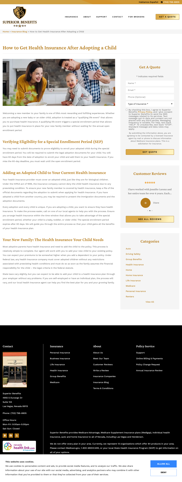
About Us (98, 352)
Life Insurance (57, 364)
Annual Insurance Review (149, 370)
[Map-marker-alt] (5, 435)
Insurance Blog (19, 31)
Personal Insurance (60, 352)
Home (6, 31)
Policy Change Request (148, 364)
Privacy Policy (145, 112)
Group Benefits (58, 376)
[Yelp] (17, 435)
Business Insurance (60, 358)
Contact (117, 17)
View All (150, 302)
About (87, 17)
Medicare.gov (73, 448)
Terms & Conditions (103, 388)
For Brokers (136, 17)
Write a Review (101, 370)
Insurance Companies (104, 376)
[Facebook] (11, 435)
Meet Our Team (101, 358)
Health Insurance (59, 370)
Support (101, 17)
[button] (147, 210)
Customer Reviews (103, 364)
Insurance (71, 17)
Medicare (54, 382)
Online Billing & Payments (149, 358)
